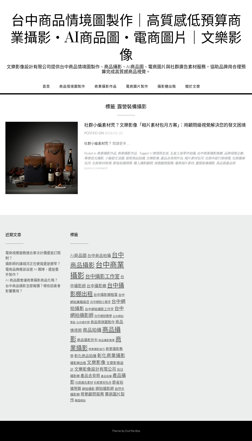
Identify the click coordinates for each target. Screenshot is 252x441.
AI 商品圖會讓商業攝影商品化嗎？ (31, 280)
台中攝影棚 (96, 286)
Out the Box (132, 431)
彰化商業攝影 (111, 355)
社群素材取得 (101, 163)
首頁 (46, 86)
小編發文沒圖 (114, 158)
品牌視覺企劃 (233, 153)
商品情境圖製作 (72, 86)
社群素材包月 (102, 382)
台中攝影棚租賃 (106, 294)
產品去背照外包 (171, 158)
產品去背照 (90, 375)
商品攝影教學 (106, 340)
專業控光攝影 (93, 158)
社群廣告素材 (84, 382)
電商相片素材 (184, 163)
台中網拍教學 (103, 316)
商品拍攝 (92, 330)
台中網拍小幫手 (100, 302)
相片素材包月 (194, 158)
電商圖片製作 (137, 86)
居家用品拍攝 (135, 158)
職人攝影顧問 (143, 163)
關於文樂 (192, 86)
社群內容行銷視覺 (218, 158)
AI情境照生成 (158, 153)
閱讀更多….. (121, 143)
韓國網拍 (80, 400)
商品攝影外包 (87, 340)
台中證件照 (83, 322)
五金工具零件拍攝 (182, 153)
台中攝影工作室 (102, 276)
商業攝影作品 (105, 86)
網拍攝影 (88, 389)
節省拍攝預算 (122, 163)
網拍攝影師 (104, 388)
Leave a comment (95, 168)
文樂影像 (152, 158)
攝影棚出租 (167, 86)
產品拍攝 (106, 376)
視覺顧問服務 (163, 163)
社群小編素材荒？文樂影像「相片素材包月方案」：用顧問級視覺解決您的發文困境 (165, 125)
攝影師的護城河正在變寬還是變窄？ (33, 263)
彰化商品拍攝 (85, 355)
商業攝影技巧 (97, 348)
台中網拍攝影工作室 (99, 309)
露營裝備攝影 (205, 163)
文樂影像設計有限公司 (95, 369)
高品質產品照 (225, 163)
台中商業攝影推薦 (209, 153)
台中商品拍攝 (99, 255)
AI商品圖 (78, 255)
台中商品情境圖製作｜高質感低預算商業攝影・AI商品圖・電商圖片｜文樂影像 (126, 38)
